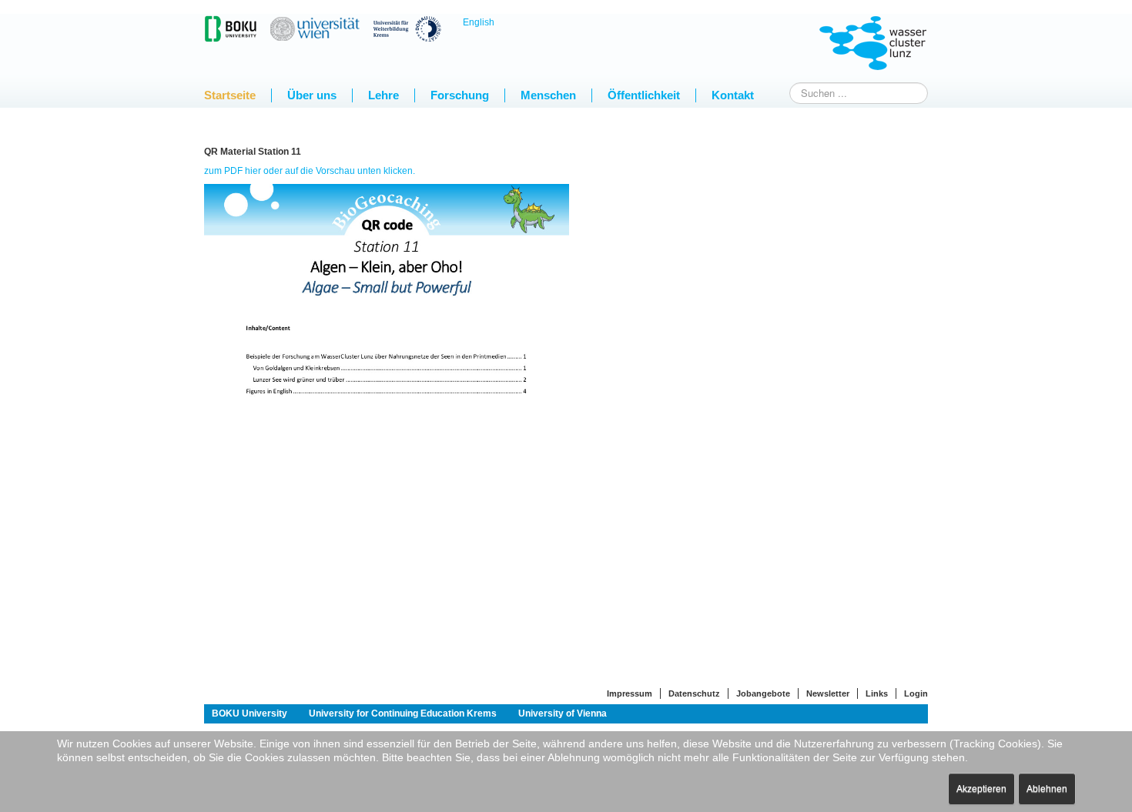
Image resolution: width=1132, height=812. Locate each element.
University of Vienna (562, 713)
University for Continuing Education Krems (403, 713)
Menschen (548, 95)
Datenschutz (694, 693)
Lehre (383, 95)
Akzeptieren (981, 789)
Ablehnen (1047, 789)
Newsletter (827, 693)
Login (916, 693)
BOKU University (249, 713)
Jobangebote (763, 693)
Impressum (629, 693)
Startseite (230, 95)
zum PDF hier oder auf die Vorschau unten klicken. (309, 170)
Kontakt (733, 95)
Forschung (459, 95)
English (478, 22)
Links (877, 693)
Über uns (312, 95)
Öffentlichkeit (644, 95)
